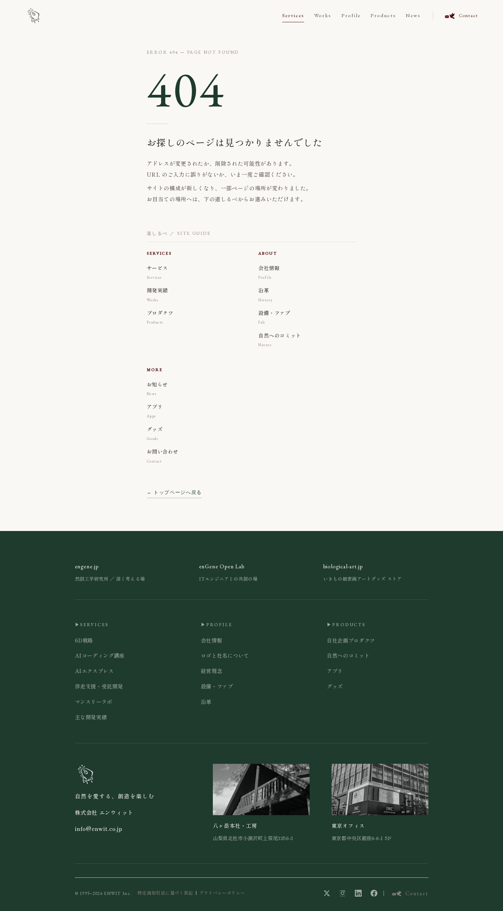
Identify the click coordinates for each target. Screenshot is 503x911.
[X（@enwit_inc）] (326, 893)
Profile (351, 15)
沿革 (206, 701)
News (413, 15)
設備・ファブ (217, 686)
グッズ (335, 686)
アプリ (335, 670)
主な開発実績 (91, 717)
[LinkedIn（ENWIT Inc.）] (358, 893)
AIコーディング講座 (100, 655)
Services (293, 15)
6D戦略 (84, 640)
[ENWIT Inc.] (33, 16)
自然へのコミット (348, 655)
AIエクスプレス (94, 670)
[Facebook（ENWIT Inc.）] (374, 893)
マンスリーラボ (93, 701)
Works (322, 15)
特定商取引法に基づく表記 (165, 892)
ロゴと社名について (225, 655)
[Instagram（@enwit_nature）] (342, 893)
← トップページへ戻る (174, 492)
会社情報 (211, 640)
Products (383, 15)
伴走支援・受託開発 (99, 686)
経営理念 (211, 670)
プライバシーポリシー (222, 892)
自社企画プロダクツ (351, 640)
